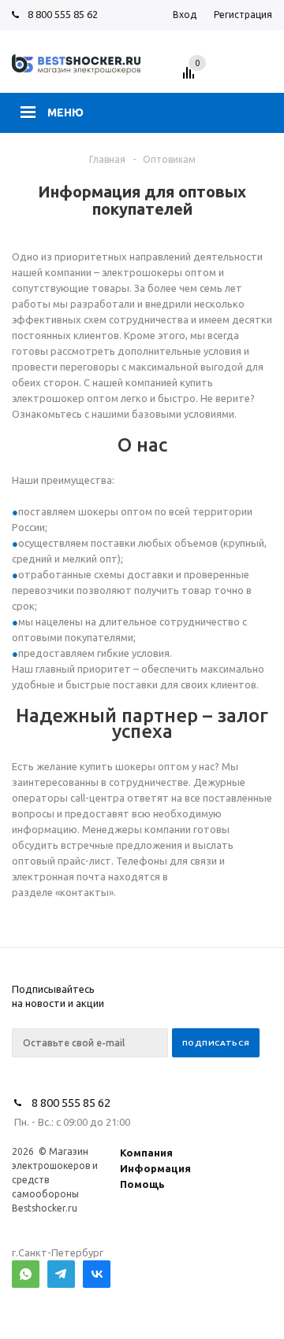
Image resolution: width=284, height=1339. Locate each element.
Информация (155, 1168)
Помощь (142, 1184)
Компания (146, 1152)
